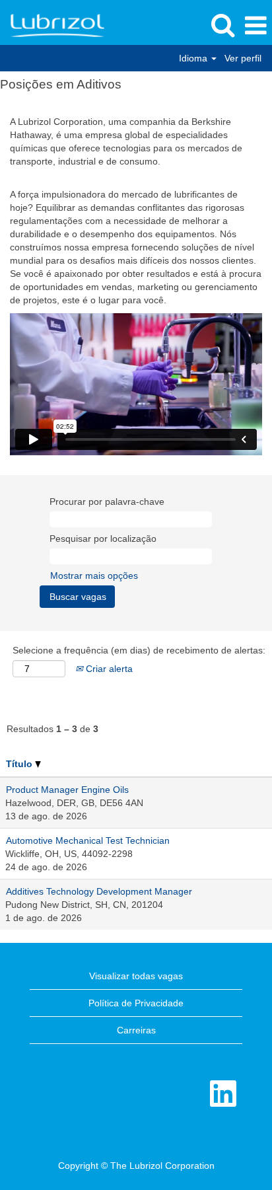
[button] (255, 25)
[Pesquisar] (222, 25)
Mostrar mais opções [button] (94, 575)
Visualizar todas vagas (136, 976)
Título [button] (20, 764)
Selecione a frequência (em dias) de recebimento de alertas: (139, 650)
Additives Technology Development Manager (99, 891)
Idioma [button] (194, 58)
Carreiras (136, 1030)
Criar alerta (108, 668)
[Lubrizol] (52, 25)
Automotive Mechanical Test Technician (88, 840)
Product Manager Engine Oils (67, 789)
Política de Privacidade (136, 1003)
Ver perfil (242, 58)
